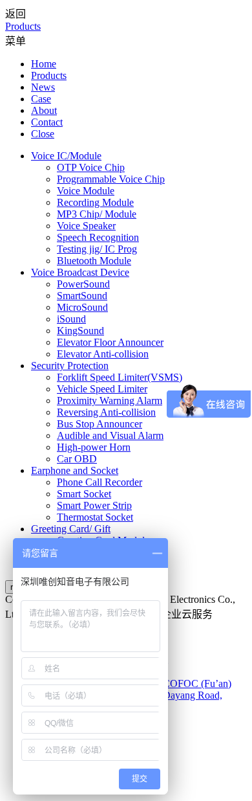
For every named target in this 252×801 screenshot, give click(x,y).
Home (43, 63)
